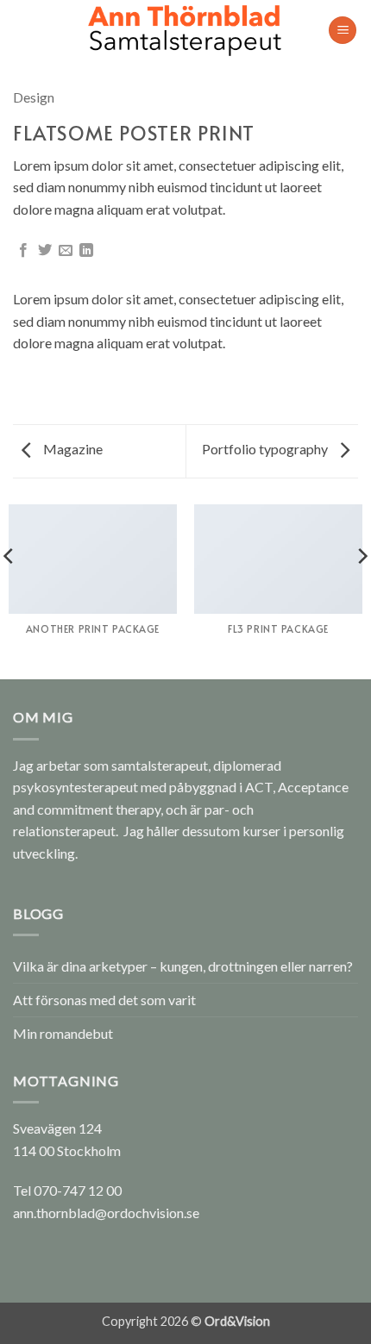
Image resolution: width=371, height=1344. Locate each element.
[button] (342, 30)
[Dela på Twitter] (45, 251)
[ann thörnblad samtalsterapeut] (185, 30)
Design (33, 97)
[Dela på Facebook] (23, 251)
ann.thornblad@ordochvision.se (106, 1212)
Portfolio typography (266, 449)
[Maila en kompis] (65, 251)
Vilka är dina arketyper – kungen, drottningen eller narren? (183, 966)
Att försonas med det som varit (104, 999)
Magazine (72, 449)
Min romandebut (63, 1033)
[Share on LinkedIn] (86, 251)
